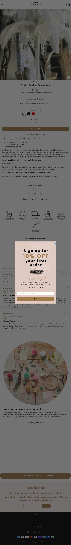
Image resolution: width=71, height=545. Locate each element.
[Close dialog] (55, 243)
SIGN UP (35, 299)
